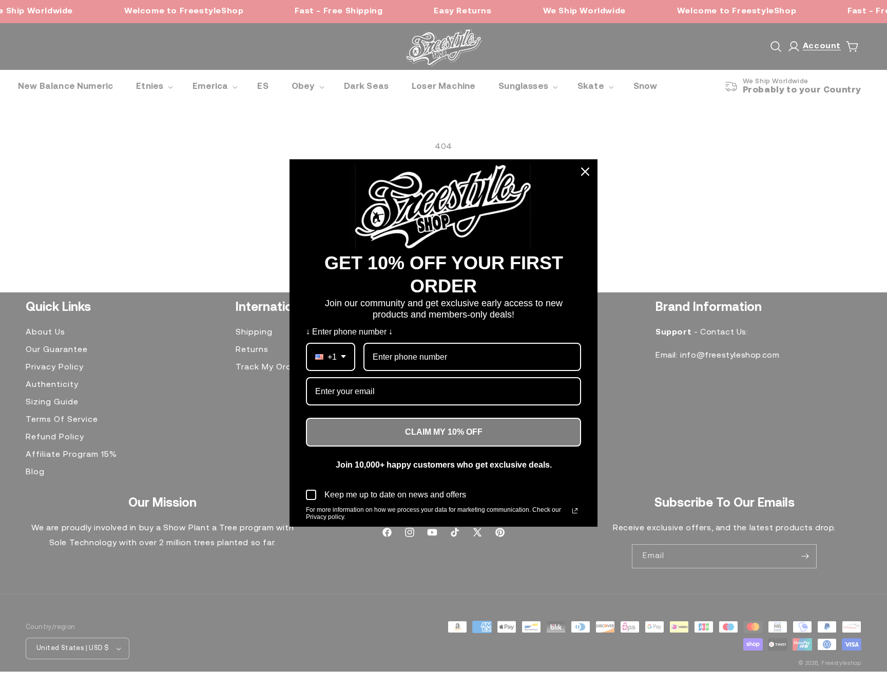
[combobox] (330, 357)
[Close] (585, 171)
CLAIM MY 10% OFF (444, 432)
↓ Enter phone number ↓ (349, 331)
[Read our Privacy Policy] (575, 511)
